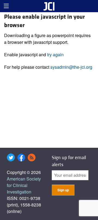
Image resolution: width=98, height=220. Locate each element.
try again (55, 54)
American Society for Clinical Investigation (24, 185)
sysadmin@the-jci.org (71, 67)
